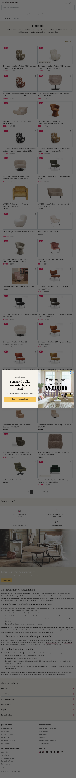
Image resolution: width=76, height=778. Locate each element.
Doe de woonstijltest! (20, 399)
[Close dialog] (71, 372)
